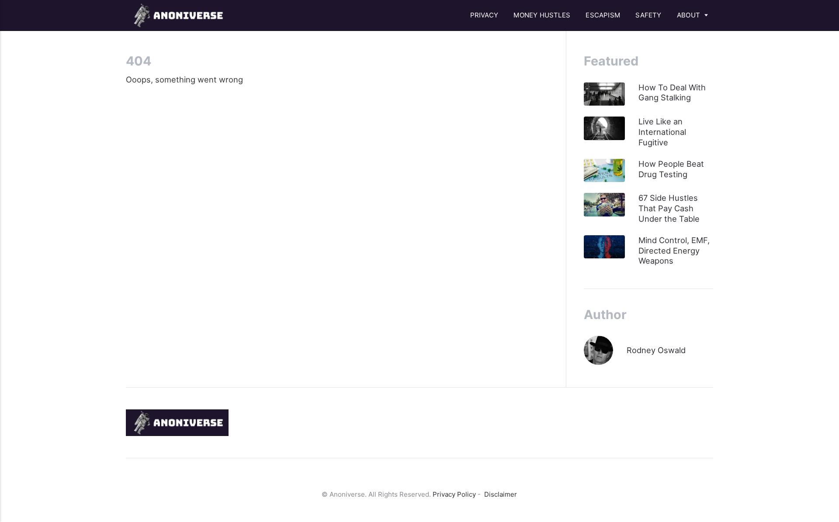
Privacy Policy (454, 494)
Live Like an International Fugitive (662, 132)
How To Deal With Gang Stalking (672, 92)
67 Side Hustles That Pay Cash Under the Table (669, 208)
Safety (648, 15)
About (688, 15)
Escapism (603, 15)
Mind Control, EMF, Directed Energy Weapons (674, 250)
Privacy (484, 15)
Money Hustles (541, 15)
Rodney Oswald (656, 350)
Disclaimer (500, 494)
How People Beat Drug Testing (671, 169)
